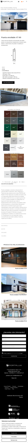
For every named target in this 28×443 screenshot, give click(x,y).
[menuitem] (22, 1)
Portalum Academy (14, 387)
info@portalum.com (17, 375)
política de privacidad (15, 353)
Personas (14, 386)
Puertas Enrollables (8, 7)
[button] (26, 1)
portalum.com (9, 375)
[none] (22, 1)
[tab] (14, 184)
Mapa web (14, 378)
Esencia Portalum (7, 386)
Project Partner (7, 388)
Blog (13, 388)
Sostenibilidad (20, 386)
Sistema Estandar (11, 9)
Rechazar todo (14, 440)
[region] (14, 431)
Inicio (2, 7)
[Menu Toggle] (18, 1)
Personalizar (14, 436)
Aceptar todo (14, 433)
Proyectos (7, 387)
